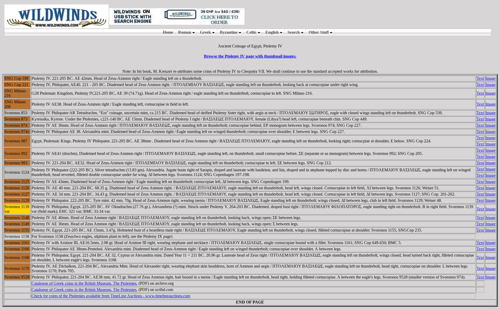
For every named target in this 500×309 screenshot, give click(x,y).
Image (490, 78)
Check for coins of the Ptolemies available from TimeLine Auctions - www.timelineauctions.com (111, 296)
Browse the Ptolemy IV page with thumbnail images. (250, 56)
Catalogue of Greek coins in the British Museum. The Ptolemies (84, 283)
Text (480, 78)
